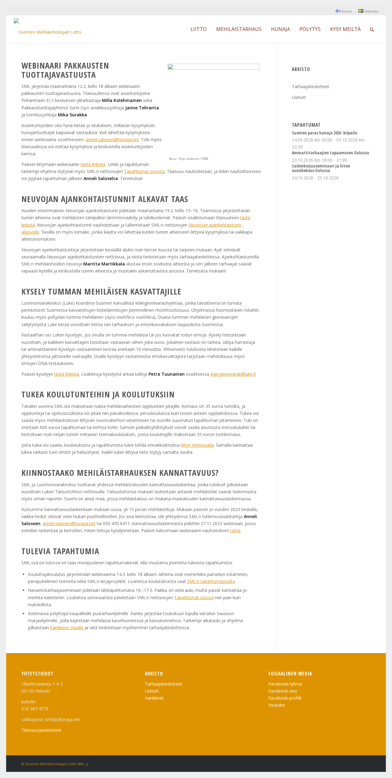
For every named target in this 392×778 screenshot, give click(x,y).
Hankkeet (154, 698)
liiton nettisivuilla (197, 445)
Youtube (276, 705)
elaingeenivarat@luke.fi (233, 374)
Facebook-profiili (284, 698)
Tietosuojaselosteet (41, 730)
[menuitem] (343, 11)
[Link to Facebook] (366, 763)
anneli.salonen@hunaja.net (112, 139)
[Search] (372, 29)
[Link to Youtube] (356, 763)
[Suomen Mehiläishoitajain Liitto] (47, 30)
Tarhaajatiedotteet (310, 86)
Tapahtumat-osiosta (144, 171)
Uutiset (299, 97)
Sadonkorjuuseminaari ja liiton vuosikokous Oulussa (321, 168)
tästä (235, 530)
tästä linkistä (93, 164)
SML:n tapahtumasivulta (211, 581)
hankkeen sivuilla (66, 627)
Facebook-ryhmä (285, 684)
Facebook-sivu (282, 691)
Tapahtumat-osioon (194, 597)
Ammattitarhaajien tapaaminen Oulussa (330, 153)
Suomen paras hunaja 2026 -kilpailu (324, 133)
